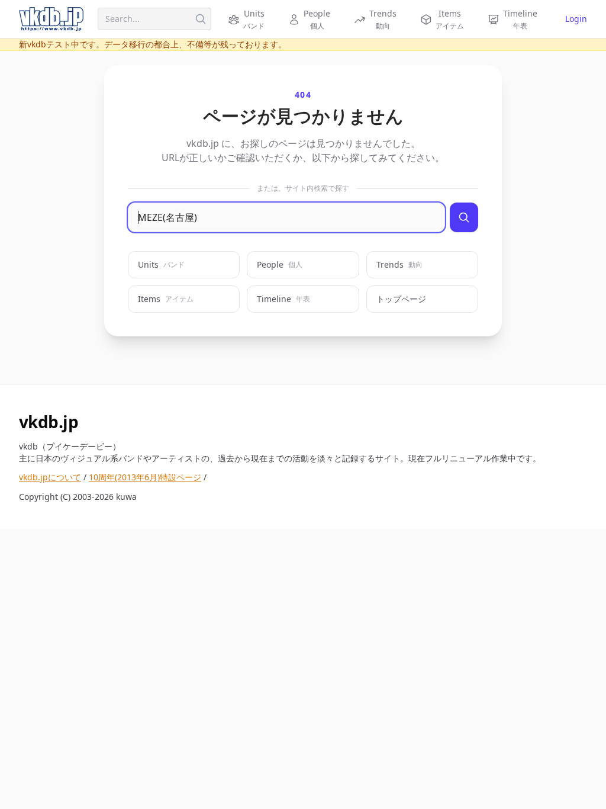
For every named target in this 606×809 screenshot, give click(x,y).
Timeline (283, 298)
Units (161, 264)
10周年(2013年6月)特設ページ (145, 477)
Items (166, 298)
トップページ (401, 298)
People (279, 264)
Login (576, 18)
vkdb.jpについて (50, 477)
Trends (399, 264)
